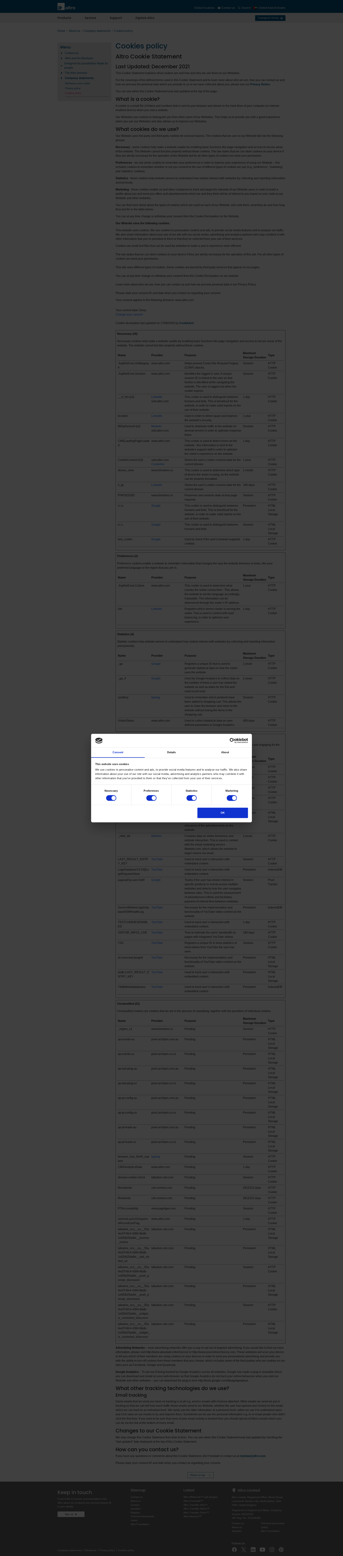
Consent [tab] (118, 752)
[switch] (151, 798)
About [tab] (225, 752)
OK (223, 812)
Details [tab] (171, 752)
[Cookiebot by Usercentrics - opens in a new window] (232, 740)
